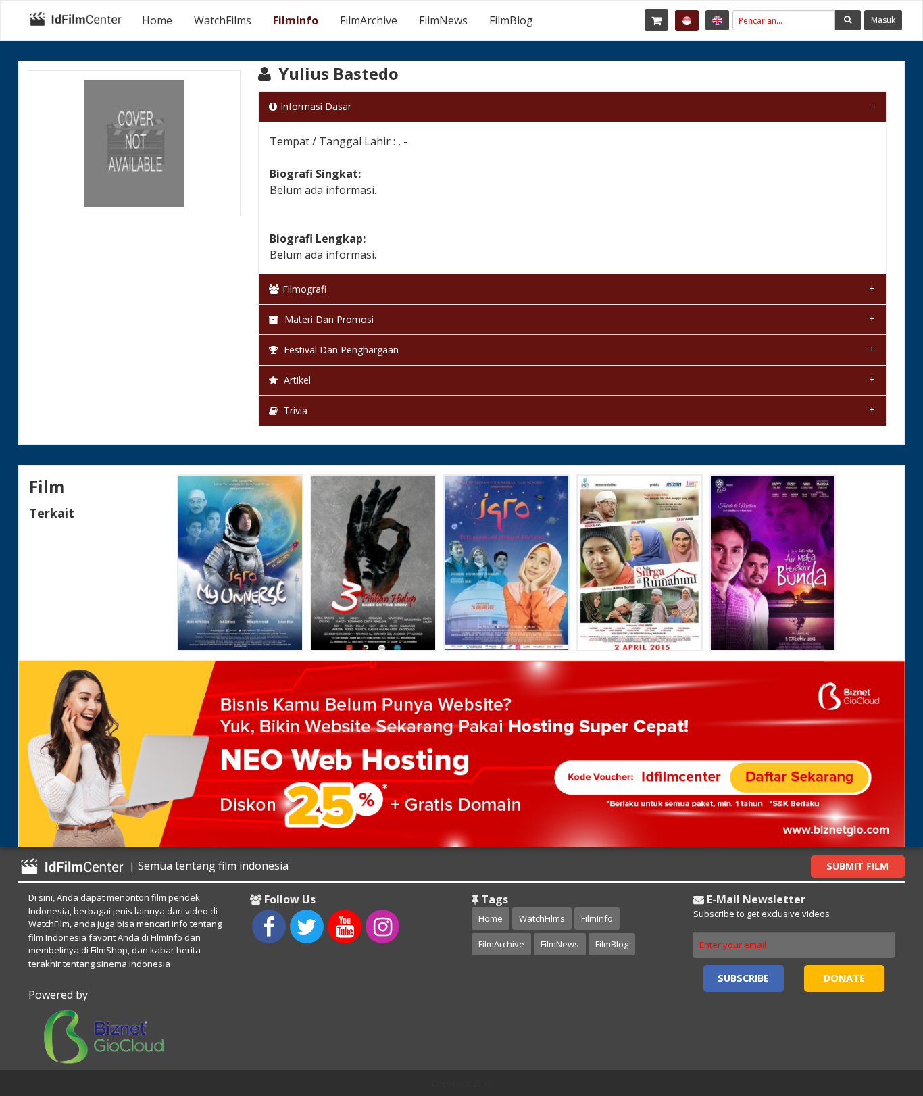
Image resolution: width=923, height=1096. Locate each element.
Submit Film (857, 866)
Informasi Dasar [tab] (315, 106)
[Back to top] (879, 1011)
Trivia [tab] (294, 410)
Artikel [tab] (296, 380)
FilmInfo (295, 20)
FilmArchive (368, 20)
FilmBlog (511, 20)
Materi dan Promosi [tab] (328, 319)
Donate (844, 978)
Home (157, 20)
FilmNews (443, 20)
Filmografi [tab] (304, 288)
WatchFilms (222, 20)
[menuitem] (157, 20)
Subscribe (743, 978)
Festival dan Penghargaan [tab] (340, 349)
